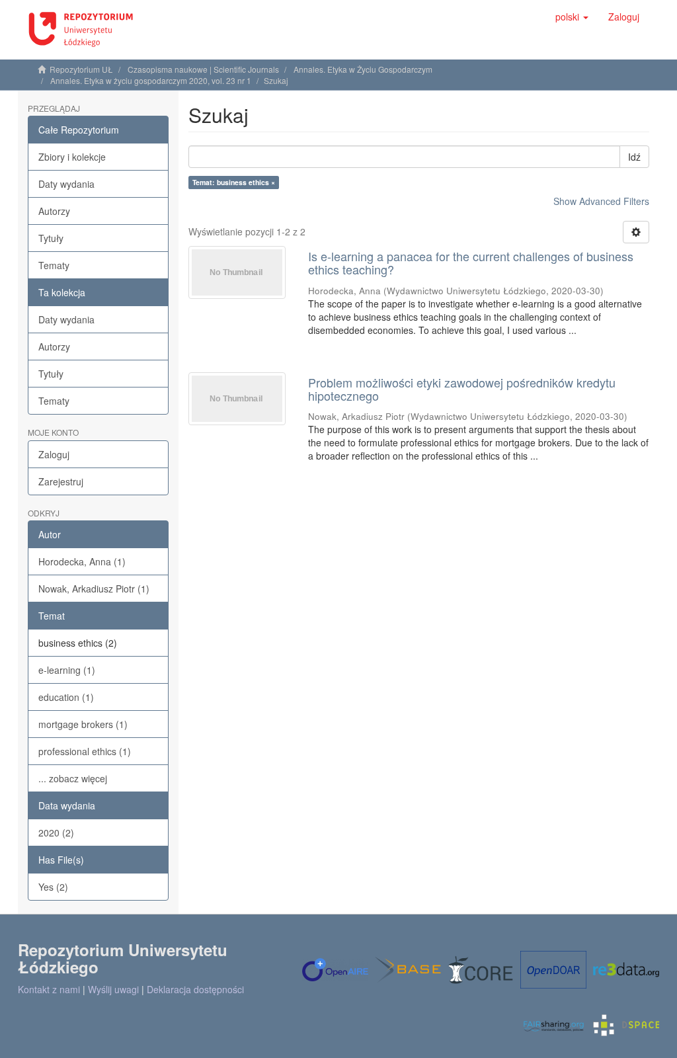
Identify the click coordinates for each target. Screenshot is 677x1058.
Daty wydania (66, 183)
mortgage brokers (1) (83, 724)
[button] (571, 16)
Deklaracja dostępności (195, 989)
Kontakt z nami (49, 989)
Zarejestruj (60, 481)
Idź (634, 156)
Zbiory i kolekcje (72, 156)
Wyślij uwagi (113, 989)
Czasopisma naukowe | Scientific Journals (203, 69)
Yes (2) (53, 886)
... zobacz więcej (72, 778)
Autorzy (54, 211)
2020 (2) (56, 832)
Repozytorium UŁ (81, 69)
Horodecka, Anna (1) (82, 561)
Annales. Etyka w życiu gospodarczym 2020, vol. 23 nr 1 (150, 80)
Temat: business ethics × (233, 182)
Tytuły (50, 238)
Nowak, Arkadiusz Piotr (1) (93, 588)
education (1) (66, 697)
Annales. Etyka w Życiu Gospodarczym (363, 69)
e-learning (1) (66, 669)
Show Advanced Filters (601, 201)
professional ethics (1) (84, 751)
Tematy (53, 265)
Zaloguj (53, 454)
